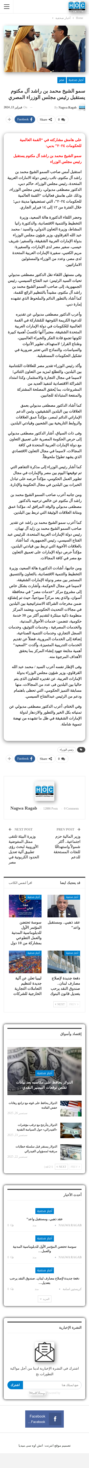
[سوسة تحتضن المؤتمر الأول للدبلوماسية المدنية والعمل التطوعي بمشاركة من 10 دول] (25, 906)
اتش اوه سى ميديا (31, 1445)
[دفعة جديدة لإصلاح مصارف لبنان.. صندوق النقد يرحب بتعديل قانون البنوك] (63, 962)
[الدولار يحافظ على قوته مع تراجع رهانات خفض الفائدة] (71, 1109)
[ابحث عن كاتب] (44, 791)
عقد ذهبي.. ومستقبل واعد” (44, 1219)
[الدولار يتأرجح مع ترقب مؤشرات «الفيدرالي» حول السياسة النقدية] (71, 1130)
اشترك (15, 1385)
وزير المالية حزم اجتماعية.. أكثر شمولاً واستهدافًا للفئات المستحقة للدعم (67, 846)
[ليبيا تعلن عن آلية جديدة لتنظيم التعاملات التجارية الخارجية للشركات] (25, 962)
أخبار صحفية (76, 80)
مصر (61, 80)
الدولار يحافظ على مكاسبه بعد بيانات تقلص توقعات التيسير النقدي (44, 1084)
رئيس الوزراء (67, 749)
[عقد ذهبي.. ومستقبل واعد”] (63, 906)
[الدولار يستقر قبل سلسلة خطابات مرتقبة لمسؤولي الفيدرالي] (71, 1152)
